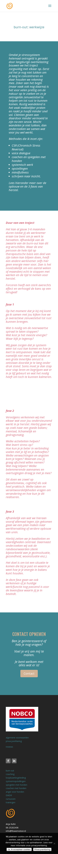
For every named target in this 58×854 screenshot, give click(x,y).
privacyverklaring (14, 741)
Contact (29, 673)
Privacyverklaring (42, 849)
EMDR (9, 795)
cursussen (10, 798)
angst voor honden (15, 791)
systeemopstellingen (16, 781)
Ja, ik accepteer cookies (19, 849)
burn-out (10, 770)
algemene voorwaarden (17, 737)
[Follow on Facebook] (8, 761)
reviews (9, 746)
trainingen (10, 802)
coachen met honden (16, 788)
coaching (10, 774)
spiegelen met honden (16, 784)
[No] (54, 843)
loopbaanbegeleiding (16, 777)
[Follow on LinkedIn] (14, 761)
